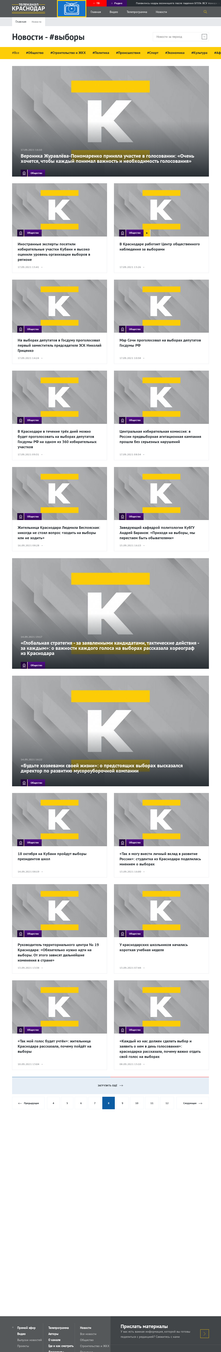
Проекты (23, 1346)
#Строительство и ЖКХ (68, 52)
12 (167, 1103)
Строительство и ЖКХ (94, 1346)
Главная (96, 12)
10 (136, 1103)
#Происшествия (128, 52)
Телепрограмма (137, 12)
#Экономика (175, 52)
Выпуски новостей (29, 1340)
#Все (15, 52)
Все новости (88, 1334)
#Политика (101, 52)
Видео (114, 12)
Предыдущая (31, 1103)
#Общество (35, 52)
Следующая (189, 1103)
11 (151, 1103)
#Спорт (152, 52)
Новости (161, 12)
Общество (87, 1340)
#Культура (199, 52)
